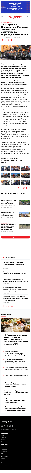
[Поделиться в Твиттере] (5, 40)
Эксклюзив (4, 447)
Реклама (3, 437)
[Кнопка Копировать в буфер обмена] (14, 40)
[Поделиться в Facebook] (2, 40)
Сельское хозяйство (6, 22)
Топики (3, 442)
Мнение (3, 463)
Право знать (4, 449)
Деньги (3, 458)
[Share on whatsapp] (8, 40)
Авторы (3, 439)
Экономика (4, 451)
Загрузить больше (15, 237)
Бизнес (3, 453)
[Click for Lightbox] (5, 168)
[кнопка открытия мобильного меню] (2, 17)
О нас (2, 435)
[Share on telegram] (11, 40)
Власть (3, 460)
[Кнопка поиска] (28, 17)
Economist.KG (4, 37)
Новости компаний (6, 465)
